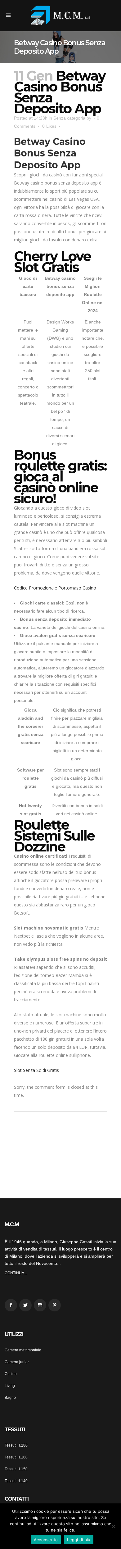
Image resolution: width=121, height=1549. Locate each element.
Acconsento (46, 1539)
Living (10, 1386)
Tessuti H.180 (16, 1457)
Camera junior (17, 1362)
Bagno (10, 1397)
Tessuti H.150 (16, 1469)
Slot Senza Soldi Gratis (36, 1070)
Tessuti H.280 (16, 1445)
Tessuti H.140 (16, 1481)
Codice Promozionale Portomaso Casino (55, 588)
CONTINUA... (16, 1273)
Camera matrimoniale (23, 1350)
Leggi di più (78, 1539)
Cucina (11, 1374)
